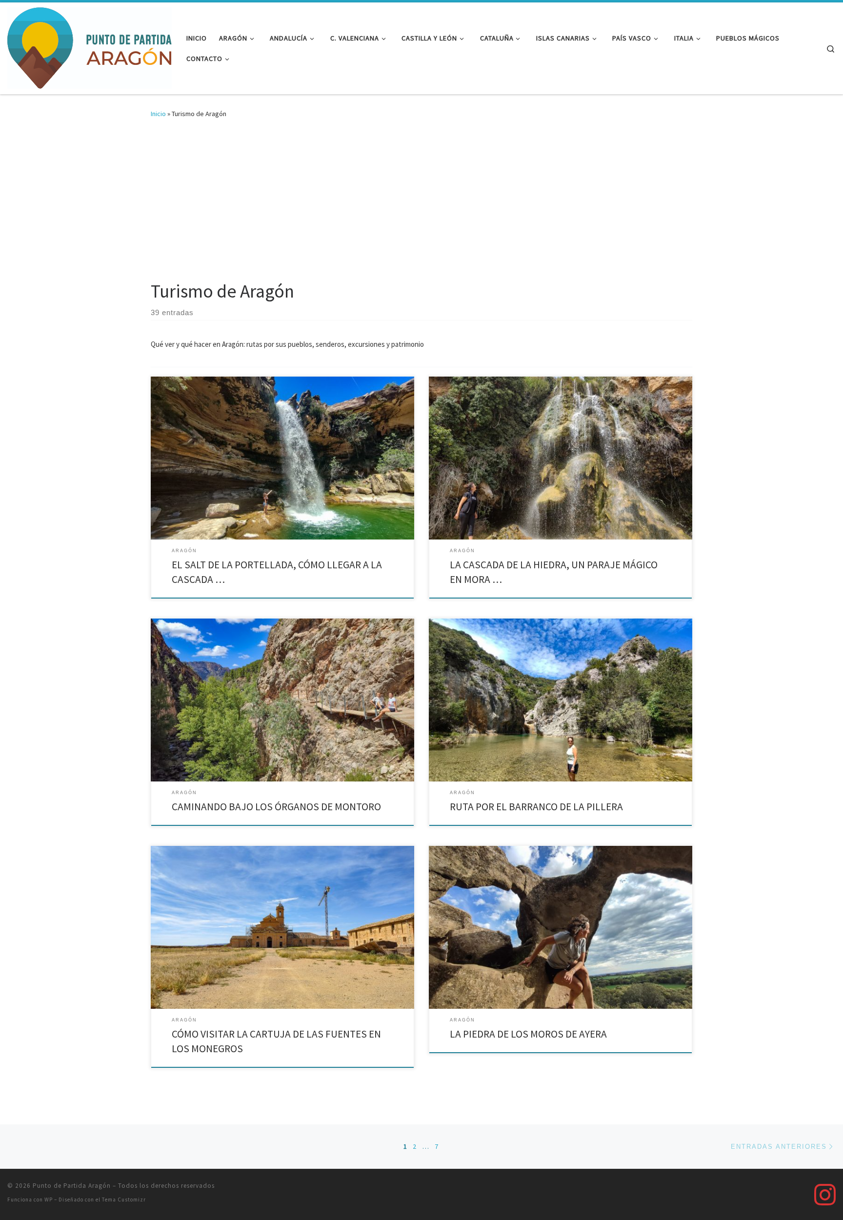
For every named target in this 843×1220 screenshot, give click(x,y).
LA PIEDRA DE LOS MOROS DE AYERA (528, 1033)
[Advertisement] (421, 207)
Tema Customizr (124, 1199)
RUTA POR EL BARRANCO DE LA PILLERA (536, 806)
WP (48, 1199)
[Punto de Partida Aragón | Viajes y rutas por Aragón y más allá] (89, 47)
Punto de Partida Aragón (72, 1185)
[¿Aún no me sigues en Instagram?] (825, 1194)
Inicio (158, 113)
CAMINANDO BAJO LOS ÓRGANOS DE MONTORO (276, 806)
